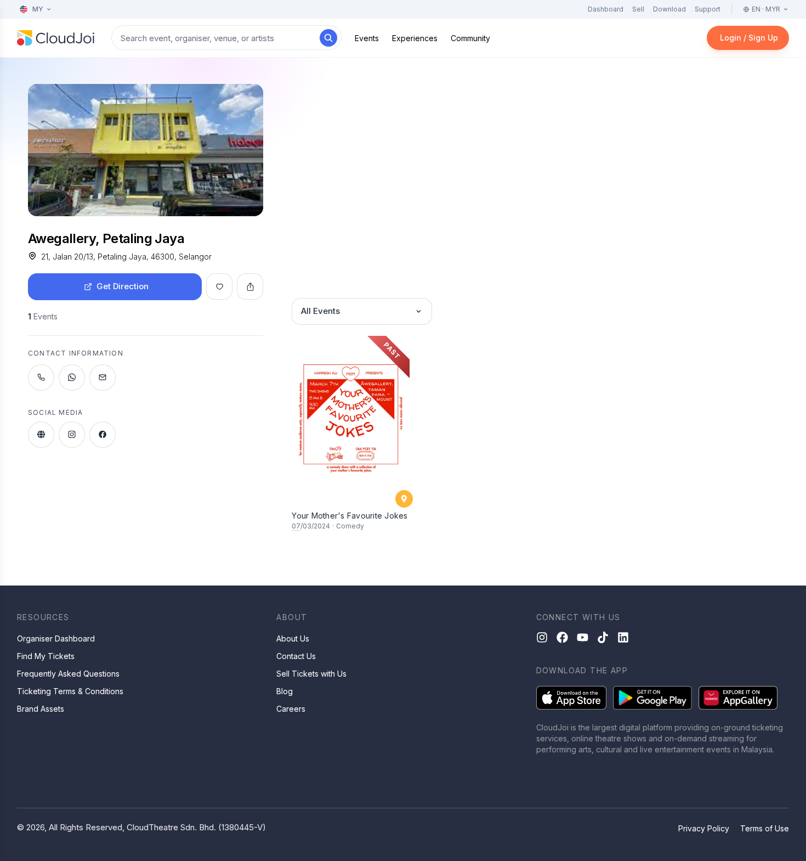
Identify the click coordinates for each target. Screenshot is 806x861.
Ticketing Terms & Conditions (70, 691)
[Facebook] (562, 637)
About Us (292, 638)
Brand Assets (40, 708)
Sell (638, 9)
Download (669, 9)
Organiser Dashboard (56, 638)
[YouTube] (582, 637)
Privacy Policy (703, 828)
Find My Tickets (46, 656)
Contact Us (296, 656)
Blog (284, 691)
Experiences (415, 38)
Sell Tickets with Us (311, 673)
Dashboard (605, 9)
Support (707, 9)
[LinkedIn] (623, 637)
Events (367, 38)
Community (470, 38)
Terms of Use (764, 828)
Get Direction (123, 286)
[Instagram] (542, 637)
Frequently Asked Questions (68, 673)
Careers (290, 708)
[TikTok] (603, 637)
